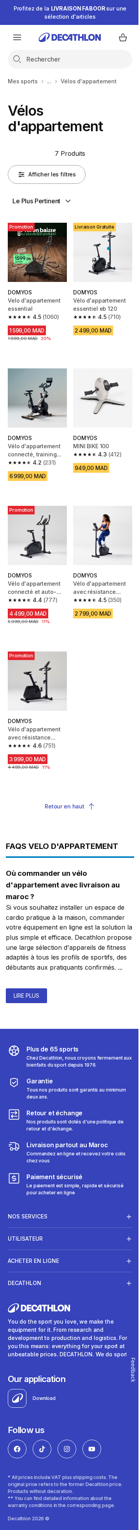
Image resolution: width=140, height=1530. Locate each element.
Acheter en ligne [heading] (33, 1259)
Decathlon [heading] (24, 1281)
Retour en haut (64, 806)
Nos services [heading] (27, 1214)
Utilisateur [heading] (25, 1237)
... (49, 81)
